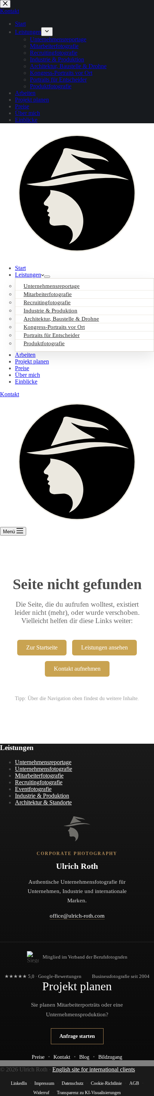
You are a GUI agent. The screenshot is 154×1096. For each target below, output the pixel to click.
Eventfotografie (33, 789)
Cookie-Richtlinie (106, 1083)
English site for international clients (93, 1069)
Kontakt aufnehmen (77, 668)
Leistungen (28, 274)
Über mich (27, 375)
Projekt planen (32, 361)
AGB (134, 1083)
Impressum (44, 1083)
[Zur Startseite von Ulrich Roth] (77, 829)
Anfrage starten (77, 1036)
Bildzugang (110, 1057)
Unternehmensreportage (43, 762)
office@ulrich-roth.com (77, 916)
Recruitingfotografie (38, 782)
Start (20, 268)
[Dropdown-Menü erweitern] (47, 277)
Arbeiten (25, 355)
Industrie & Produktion (42, 795)
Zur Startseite (42, 647)
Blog (84, 1057)
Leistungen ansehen (104, 647)
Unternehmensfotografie (43, 769)
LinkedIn (19, 1083)
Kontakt (9, 394)
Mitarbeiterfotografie (39, 775)
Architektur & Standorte (43, 802)
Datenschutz (72, 1083)
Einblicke (26, 381)
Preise (22, 368)
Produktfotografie (44, 343)
